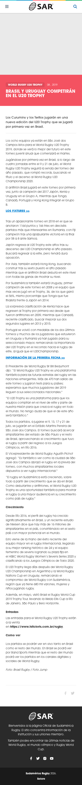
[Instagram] (45, 758)
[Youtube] (52, 758)
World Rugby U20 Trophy (25, 85)
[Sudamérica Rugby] (41, 6)
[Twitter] (38, 758)
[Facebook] (31, 758)
